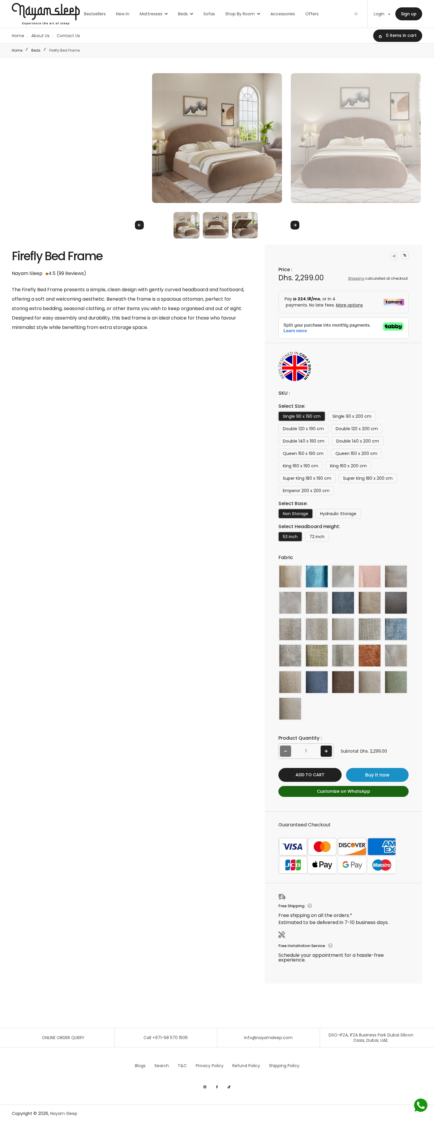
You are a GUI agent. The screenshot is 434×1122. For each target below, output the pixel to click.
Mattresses (151, 14)
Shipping (356, 278)
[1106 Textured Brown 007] (369, 603)
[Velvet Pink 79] (369, 576)
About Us (40, 36)
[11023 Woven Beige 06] (290, 682)
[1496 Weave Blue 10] (396, 629)
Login (379, 14)
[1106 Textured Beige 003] (317, 603)
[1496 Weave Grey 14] (290, 655)
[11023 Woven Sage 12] (396, 682)
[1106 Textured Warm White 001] (317, 629)
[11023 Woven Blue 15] (317, 682)
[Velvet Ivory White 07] (343, 576)
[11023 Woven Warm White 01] (290, 708)
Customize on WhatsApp (343, 791)
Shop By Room (240, 14)
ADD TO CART (310, 775)
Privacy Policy (209, 1066)
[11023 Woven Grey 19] (369, 682)
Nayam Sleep (63, 1113)
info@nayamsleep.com (268, 1038)
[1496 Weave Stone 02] (343, 655)
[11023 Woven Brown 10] (343, 682)
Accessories (282, 14)
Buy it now (377, 775)
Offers (312, 14)
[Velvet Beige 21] (290, 576)
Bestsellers (95, 14)
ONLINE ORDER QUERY (63, 1038)
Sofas (209, 14)
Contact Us (68, 36)
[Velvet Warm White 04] (290, 603)
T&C (182, 1066)
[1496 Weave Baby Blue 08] (369, 629)
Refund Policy (246, 1066)
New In (122, 14)
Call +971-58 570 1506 (165, 1038)
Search (161, 1066)
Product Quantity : (300, 738)
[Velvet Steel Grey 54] (396, 576)
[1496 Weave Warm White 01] (396, 655)
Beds (183, 14)
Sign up (409, 14)
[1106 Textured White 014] (343, 629)
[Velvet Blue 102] (317, 576)
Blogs (140, 1066)
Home (18, 36)
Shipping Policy (284, 1066)
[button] (186, 225)
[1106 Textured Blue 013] (343, 603)
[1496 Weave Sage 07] (317, 655)
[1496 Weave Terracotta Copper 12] (369, 655)
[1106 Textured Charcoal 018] (396, 603)
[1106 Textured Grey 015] (290, 629)
